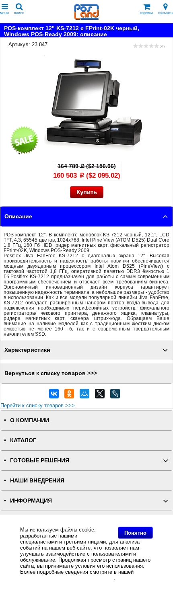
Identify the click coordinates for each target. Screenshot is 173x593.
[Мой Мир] (84, 395)
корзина (146, 13)
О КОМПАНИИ (29, 420)
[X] (100, 395)
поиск (19, 13)
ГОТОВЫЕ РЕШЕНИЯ (39, 461)
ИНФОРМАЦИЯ (31, 501)
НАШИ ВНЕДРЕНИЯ (37, 481)
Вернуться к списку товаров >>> (50, 373)
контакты (165, 13)
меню (4, 13)
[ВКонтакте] (54, 395)
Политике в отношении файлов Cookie (66, 578)
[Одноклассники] (69, 395)
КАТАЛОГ (23, 440)
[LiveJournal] (115, 395)
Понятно (135, 533)
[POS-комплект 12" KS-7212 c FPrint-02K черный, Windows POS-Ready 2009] (94, 153)
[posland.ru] (86, 18)
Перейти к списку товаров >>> (37, 405)
